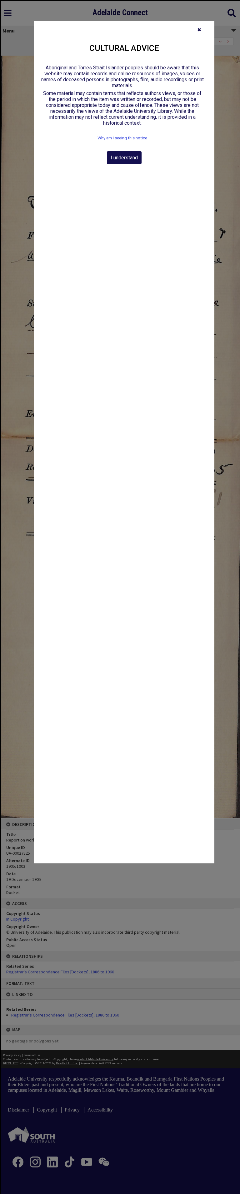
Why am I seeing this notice (122, 138)
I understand (124, 158)
